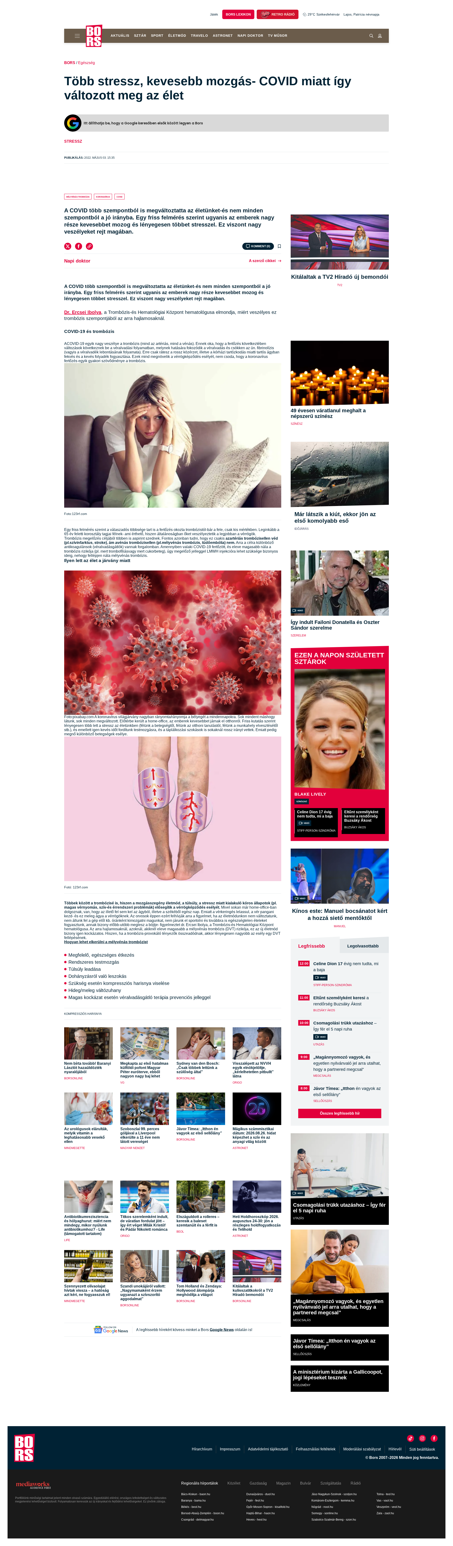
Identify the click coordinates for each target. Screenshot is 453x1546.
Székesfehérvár (324, 14)
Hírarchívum (202, 1449)
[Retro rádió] (265, 14)
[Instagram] (422, 1438)
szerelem (298, 635)
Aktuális (120, 35)
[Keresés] (371, 36)
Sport (157, 35)
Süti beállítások (422, 1449)
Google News (222, 1330)
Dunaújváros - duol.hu (260, 1494)
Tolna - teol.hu (386, 1494)
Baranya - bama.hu (193, 1500)
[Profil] (380, 36)
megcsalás (322, 1075)
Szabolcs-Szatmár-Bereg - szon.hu (333, 1519)
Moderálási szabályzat (362, 1449)
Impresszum (230, 1449)
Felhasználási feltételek (316, 1449)
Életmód (177, 35)
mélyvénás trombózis (77, 196)
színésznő (301, 801)
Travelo (199, 35)
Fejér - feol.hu (255, 1500)
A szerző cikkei (262, 261)
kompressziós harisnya (83, 1014)
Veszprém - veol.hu (389, 1507)
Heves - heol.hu (256, 1519)
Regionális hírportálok (199, 1483)
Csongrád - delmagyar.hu (197, 1519)
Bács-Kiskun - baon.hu (195, 1494)
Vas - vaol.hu (385, 1500)
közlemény (301, 1385)
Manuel (340, 926)
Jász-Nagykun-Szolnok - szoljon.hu (334, 1494)
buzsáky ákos (355, 827)
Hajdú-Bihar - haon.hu (260, 1513)
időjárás (301, 528)
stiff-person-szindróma (316, 830)
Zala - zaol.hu (385, 1513)
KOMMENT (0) (260, 246)
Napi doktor (250, 35)
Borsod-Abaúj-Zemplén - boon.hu (202, 1513)
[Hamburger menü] (75, 36)
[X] (67, 246)
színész (296, 423)
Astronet (223, 35)
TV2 (339, 285)
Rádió (356, 1483)
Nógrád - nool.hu (322, 1507)
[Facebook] (78, 246)
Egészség (86, 63)
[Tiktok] (410, 1438)
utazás (318, 1044)
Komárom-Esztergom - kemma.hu (332, 1500)
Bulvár (305, 1483)
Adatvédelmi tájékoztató (268, 1449)
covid (119, 196)
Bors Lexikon (238, 14)
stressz (73, 141)
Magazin (283, 1483)
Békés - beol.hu (191, 1507)
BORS (69, 63)
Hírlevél (395, 1449)
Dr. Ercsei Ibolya (82, 312)
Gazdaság (258, 1483)
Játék (214, 14)
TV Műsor (277, 35)
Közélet (233, 1483)
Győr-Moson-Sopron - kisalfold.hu (267, 1507)
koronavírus (103, 196)
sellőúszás (322, 1101)
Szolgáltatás (330, 1483)
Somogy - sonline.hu (324, 1513)
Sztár (140, 35)
